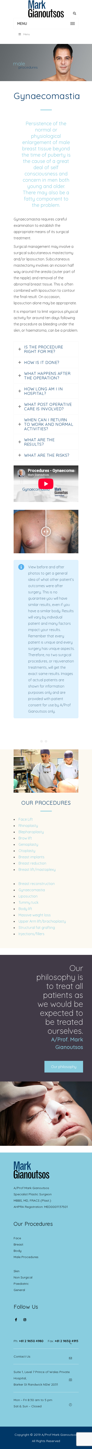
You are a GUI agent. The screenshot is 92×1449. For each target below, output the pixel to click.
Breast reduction (32, 863)
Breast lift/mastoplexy (37, 869)
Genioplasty (28, 844)
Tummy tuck (28, 902)
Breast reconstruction (37, 883)
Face (17, 1238)
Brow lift (25, 838)
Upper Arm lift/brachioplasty (42, 921)
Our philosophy (63, 1066)
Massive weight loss (35, 915)
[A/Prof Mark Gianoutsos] (46, 9)
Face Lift (26, 819)
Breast (18, 1244)
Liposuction (28, 896)
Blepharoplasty (31, 832)
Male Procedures (26, 1257)
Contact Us (22, 1356)
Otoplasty (27, 850)
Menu (26, 34)
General (19, 1290)
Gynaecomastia (32, 890)
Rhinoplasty (28, 825)
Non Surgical (23, 1277)
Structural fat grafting (37, 927)
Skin (16, 1271)
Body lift (25, 908)
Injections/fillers (31, 934)
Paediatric (21, 1284)
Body (17, 1251)
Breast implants (31, 857)
